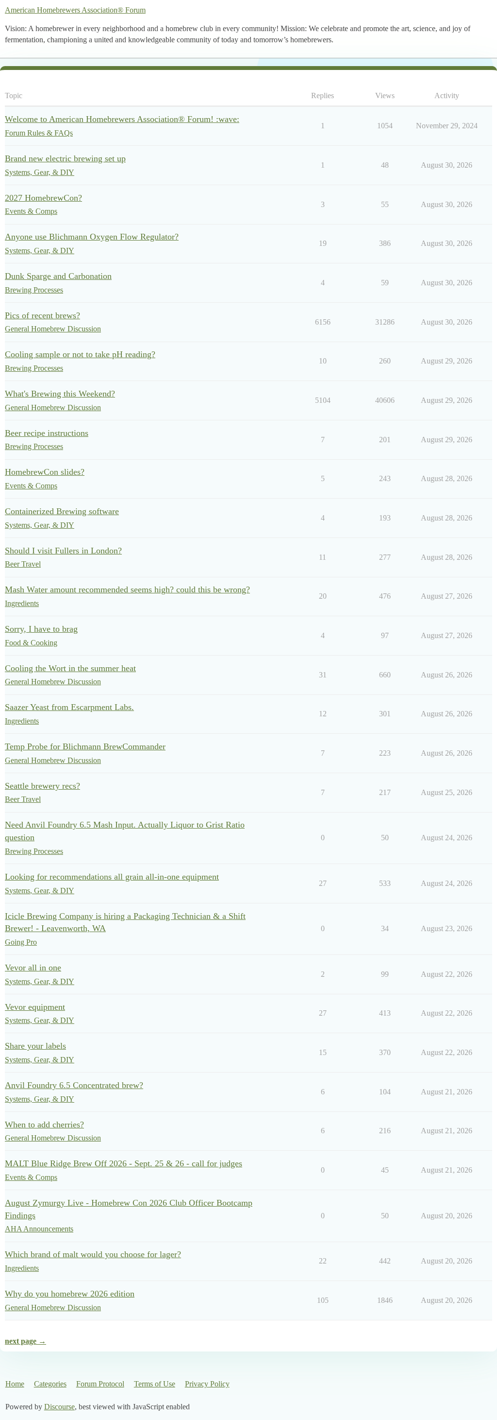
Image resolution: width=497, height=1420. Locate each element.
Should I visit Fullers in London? (63, 550)
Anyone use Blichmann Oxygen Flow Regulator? (92, 237)
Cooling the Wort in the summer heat (70, 668)
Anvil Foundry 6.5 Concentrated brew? (74, 1085)
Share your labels (35, 1046)
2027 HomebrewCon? (43, 198)
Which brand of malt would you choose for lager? (93, 1254)
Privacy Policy (207, 1384)
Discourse (59, 1407)
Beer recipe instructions (46, 433)
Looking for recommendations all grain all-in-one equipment (112, 877)
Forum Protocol (100, 1384)
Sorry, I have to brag (41, 629)
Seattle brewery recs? (42, 786)
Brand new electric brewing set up (65, 158)
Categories (50, 1384)
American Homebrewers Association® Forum (75, 10)
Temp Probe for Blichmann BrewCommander (85, 746)
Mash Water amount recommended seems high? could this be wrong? (127, 589)
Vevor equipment (35, 1007)
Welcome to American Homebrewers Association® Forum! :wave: (122, 119)
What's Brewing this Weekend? (60, 393)
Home (14, 1384)
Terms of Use (154, 1384)
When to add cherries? (44, 1124)
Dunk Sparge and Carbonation (58, 276)
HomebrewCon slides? (44, 472)
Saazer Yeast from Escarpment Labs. (69, 707)
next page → (25, 1341)
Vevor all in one (33, 967)
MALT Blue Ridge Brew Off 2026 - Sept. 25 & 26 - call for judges (123, 1163)
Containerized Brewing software (62, 511)
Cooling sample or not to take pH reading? (80, 354)
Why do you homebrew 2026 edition (69, 1294)
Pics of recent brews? (42, 315)
